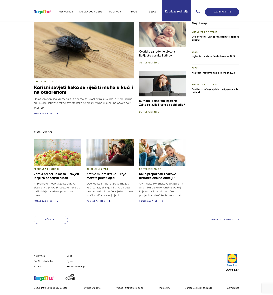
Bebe (133, 11)
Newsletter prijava (91, 288)
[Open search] (198, 12)
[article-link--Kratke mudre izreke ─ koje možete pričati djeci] (110, 152)
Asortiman (220, 12)
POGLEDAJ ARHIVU (222, 220)
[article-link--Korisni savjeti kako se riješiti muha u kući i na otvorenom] (84, 50)
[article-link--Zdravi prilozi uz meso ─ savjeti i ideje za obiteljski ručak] (57, 152)
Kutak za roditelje (176, 11)
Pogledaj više (43, 114)
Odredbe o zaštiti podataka (198, 288)
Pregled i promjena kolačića (129, 288)
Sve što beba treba (90, 11)
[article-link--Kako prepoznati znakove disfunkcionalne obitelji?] (162, 152)
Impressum (164, 288)
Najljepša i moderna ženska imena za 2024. (214, 56)
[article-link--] (162, 34)
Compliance (233, 288)
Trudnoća (115, 11)
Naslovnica (66, 11)
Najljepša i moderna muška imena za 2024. (213, 73)
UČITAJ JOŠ (51, 220)
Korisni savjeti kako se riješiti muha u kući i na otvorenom (83, 90)
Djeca (152, 11)
